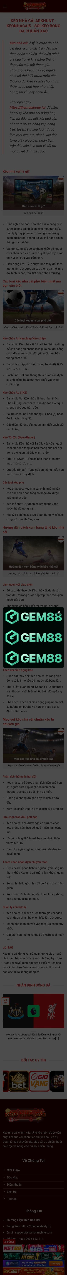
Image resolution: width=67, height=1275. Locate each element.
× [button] (59, 612)
